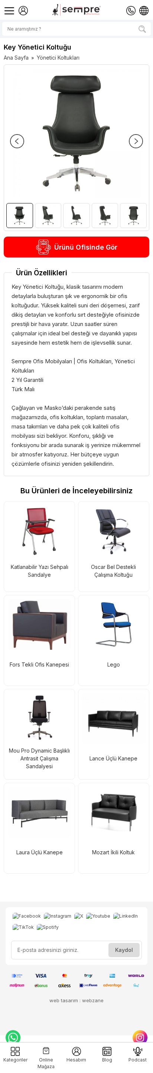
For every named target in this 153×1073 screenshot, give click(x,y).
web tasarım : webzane (76, 1000)
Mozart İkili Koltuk (113, 852)
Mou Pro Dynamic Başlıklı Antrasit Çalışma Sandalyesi (39, 758)
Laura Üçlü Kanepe (39, 852)
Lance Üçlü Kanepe (113, 758)
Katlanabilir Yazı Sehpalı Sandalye (39, 571)
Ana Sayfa (16, 57)
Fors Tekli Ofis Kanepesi (39, 664)
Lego (113, 664)
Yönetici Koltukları (58, 57)
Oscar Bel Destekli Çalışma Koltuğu (113, 571)
